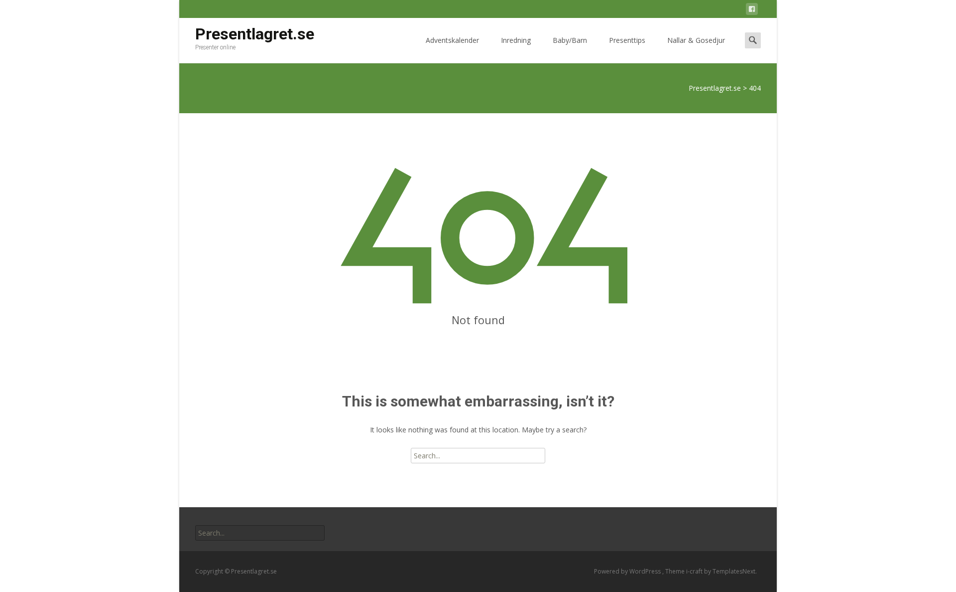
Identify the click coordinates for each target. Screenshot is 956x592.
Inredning (516, 40)
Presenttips (627, 40)
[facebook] (752, 10)
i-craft (695, 571)
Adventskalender (452, 40)
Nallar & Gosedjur (696, 40)
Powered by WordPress (628, 571)
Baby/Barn (570, 40)
